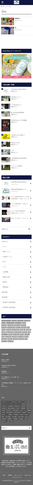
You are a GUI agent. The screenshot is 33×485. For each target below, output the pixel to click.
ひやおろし (20, 320)
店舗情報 (4, 371)
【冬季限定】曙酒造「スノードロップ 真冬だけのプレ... (16, 383)
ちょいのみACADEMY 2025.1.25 (19, 212)
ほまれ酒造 (27, 320)
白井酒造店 (16, 334)
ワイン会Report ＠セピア (19, 205)
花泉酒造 (4, 339)
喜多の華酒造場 (11, 327)
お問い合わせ (27, 475)
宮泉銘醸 (28, 329)
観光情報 (4, 297)
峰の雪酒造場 (10, 332)
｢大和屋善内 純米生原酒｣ (19, 158)
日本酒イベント (7, 256)
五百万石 (4, 325)
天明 (21, 329)
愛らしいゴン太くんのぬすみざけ (18, 480)
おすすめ (14, 320)
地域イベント (7, 251)
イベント (4, 246)
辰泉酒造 (21, 339)
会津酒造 (4, 327)
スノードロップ (10, 323)
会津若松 (23, 325)
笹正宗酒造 (8, 336)
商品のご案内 (5, 359)
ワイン (5, 267)
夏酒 (28, 327)
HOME (4, 475)
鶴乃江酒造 (10, 341)
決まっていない (19, 218)
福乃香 (21, 334)
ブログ (4, 261)
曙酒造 (10, 334)
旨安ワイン (4, 334)
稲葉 (3, 336)
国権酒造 (23, 327)
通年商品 (5, 287)
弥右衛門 (24, 332)
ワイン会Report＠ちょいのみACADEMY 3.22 (20, 197)
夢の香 (3, 329)
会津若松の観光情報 (9, 307)
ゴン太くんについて (16, 477)
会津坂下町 (17, 325)
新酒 (29, 332)
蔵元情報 (4, 292)
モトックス (18, 323)
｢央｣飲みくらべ (16, 97)
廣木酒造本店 (18, 332)
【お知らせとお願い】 (18, 135)
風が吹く (4, 341)
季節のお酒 (6, 277)
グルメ (3, 323)
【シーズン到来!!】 (17, 166)
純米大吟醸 (20, 336)
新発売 (5, 282)
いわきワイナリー (6, 320)
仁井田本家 (10, 325)
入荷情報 (5, 272)
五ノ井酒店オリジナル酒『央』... (11, 377)
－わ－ (13, 150)
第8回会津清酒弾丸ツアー (19, 190)
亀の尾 (24, 323)
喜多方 (18, 327)
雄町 (26, 339)
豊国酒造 (10, 339)
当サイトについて (18, 475)
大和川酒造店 (15, 329)
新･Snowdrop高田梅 (17, 112)
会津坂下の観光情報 (9, 302)
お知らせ (4, 241)
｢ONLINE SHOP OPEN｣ (18, 89)
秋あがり (27, 334)
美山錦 (26, 336)
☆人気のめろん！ (16, 105)
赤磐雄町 (15, 339)
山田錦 (3, 332)
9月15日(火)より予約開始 (19, 120)
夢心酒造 (9, 329)
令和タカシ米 (15, 142)
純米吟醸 (14, 336)
